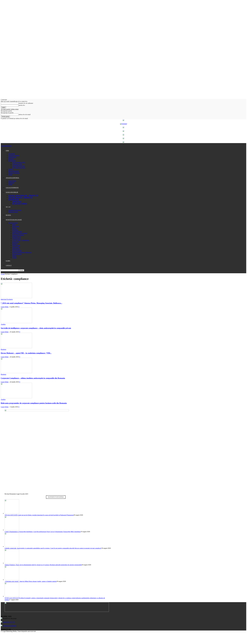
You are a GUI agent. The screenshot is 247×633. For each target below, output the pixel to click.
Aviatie (14, 257)
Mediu (14, 256)
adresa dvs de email (24, 114)
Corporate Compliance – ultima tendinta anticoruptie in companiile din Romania (33, 378)
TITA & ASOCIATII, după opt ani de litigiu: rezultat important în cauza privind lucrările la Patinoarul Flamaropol (39, 515)
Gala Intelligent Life (18, 166)
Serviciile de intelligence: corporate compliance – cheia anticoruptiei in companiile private (36, 328)
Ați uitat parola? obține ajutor (10, 109)
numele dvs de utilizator (26, 103)
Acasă (3, 274)
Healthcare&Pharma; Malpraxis (22, 252)
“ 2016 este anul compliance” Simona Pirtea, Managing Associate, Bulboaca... (31, 303)
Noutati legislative (13, 155)
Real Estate (15, 226)
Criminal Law (16, 238)
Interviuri (13, 200)
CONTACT (9, 265)
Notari (10, 174)
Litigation (15, 230)
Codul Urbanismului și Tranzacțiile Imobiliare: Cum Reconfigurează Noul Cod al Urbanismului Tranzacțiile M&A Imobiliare (43, 531)
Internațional (12, 157)
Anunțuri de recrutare (15, 210)
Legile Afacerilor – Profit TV (23, 196)
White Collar (16, 245)
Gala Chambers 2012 (18, 162)
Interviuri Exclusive (7, 299)
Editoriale (11, 182)
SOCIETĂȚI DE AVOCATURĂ (14, 219)
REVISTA (8, 215)
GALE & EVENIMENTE (12, 187)
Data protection (17, 250)
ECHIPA (8, 260)
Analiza (3, 324)
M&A (14, 224)
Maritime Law (16, 237)
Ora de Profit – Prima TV (20, 198)
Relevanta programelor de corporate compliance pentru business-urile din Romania (34, 403)
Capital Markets (17, 231)
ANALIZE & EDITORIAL (12, 177)
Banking (15, 244)
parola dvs (22, 105)
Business (11, 159)
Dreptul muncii (17, 254)
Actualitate (11, 154)
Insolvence (15, 242)
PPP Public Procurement (19, 233)
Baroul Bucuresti (13, 171)
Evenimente (12, 161)
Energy (14, 228)
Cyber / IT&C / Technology (20, 240)
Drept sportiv (16, 249)
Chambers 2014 (17, 164)
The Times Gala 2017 (19, 167)
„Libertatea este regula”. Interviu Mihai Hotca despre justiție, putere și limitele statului (31, 581)
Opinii (10, 184)
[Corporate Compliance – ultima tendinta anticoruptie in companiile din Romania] (16, 372)
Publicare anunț (13, 212)
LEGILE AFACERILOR (12, 192)
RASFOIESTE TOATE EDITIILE (56, 497)
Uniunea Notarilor (14, 173)
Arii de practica (13, 223)
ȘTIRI (7, 150)
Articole (17, 202)
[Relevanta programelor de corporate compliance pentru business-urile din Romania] (16, 398)
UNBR (10, 169)
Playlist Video (19, 204)
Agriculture (15, 247)
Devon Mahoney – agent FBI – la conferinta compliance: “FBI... (26, 353)
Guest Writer (12, 181)
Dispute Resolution (18, 235)
